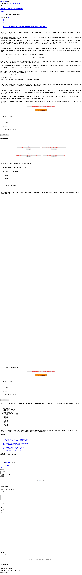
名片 (3, 22)
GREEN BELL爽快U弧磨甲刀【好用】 (10, 438)
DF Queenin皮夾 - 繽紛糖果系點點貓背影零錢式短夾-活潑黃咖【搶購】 (16, 443)
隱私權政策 (47, 559)
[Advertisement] (41, 531)
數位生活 (9, 17)
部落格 (4, 20)
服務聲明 (51, 559)
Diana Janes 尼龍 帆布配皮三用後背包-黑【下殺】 (12, 448)
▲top (1, 467)
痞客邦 (6, 462)
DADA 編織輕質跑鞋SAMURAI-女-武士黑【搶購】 (13, 450)
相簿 (3, 19)
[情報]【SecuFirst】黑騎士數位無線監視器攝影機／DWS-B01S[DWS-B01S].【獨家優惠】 (20, 442)
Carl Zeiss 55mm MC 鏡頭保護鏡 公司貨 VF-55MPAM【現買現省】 (16, 446)
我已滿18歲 (3, 572)
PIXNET (32, 559)
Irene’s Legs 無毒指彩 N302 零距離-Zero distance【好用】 (13, 447)
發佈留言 (2, 476)
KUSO (8, 465)
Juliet (1, 455)
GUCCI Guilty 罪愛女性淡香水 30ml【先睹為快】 (12, 444)
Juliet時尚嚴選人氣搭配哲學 (11, 9)
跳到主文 (2, 11)
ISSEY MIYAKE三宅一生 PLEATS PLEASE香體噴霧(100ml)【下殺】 (16, 439)
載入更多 (2, 469)
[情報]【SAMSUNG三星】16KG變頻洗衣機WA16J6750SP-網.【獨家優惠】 (25, 27)
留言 (9, 462)
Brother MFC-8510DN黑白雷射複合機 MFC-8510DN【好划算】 (15, 440)
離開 (6, 572)
